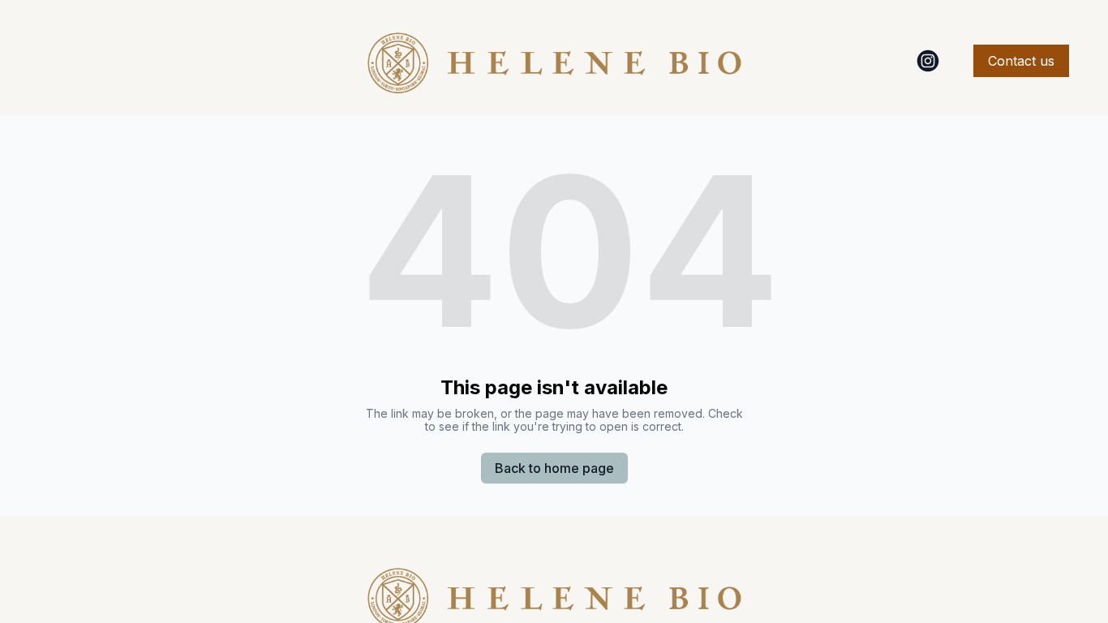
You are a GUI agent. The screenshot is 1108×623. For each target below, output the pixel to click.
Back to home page (554, 468)
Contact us (1021, 61)
